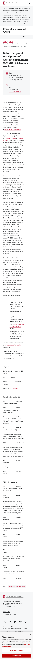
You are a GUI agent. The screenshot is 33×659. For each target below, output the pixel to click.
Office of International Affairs (14, 30)
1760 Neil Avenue (15, 92)
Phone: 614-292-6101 (9, 614)
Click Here (15, 388)
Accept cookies (16, 655)
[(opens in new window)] (15, 596)
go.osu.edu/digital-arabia (12, 129)
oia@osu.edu (6, 611)
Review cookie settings (16, 650)
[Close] (31, 634)
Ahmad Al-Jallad (10, 138)
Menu (25, 37)
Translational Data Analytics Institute (17, 325)
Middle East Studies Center (16, 586)
